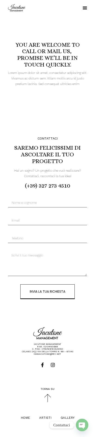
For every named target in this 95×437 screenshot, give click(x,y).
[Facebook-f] (42, 365)
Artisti (45, 417)
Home (25, 417)
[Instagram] (52, 365)
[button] (84, 7)
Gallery (67, 417)
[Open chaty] (82, 425)
